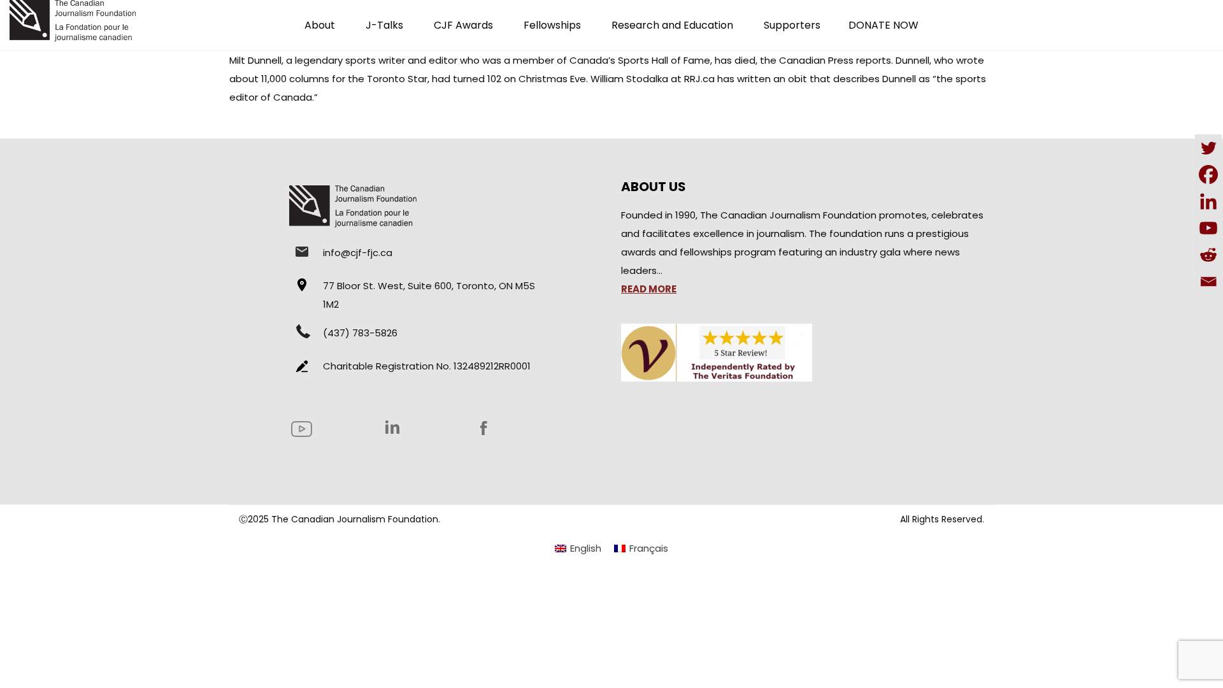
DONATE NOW (883, 25)
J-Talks (384, 25)
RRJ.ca (699, 78)
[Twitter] (1208, 147)
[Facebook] (1208, 174)
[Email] (1208, 281)
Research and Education (672, 25)
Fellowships (552, 25)
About (319, 25)
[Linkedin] (1208, 201)
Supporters (792, 25)
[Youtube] (1208, 228)
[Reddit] (1208, 254)
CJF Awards (463, 25)
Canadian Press (816, 60)
